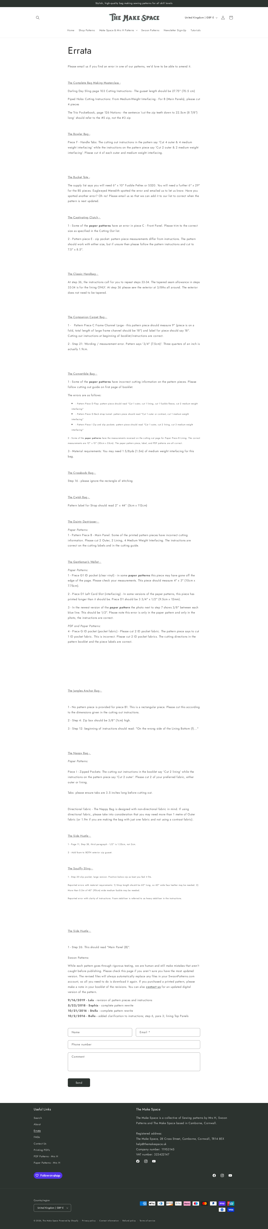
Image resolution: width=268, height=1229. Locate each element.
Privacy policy (89, 1220)
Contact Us (40, 1143)
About (37, 1124)
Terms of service (147, 1220)
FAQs (37, 1137)
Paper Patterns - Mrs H (47, 1163)
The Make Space (50, 1220)
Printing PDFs (42, 1150)
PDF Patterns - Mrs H (46, 1156)
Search (38, 1118)
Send (79, 1083)
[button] (38, 18)
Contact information (109, 1220)
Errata (37, 1130)
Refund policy (129, 1220)
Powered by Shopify (68, 1220)
